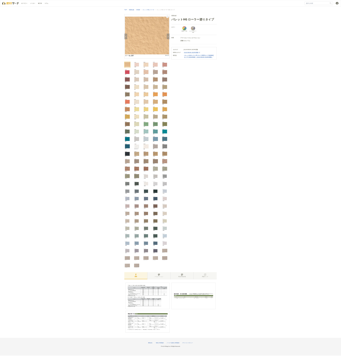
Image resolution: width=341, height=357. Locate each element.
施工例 (40, 3)
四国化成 (131, 10)
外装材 (138, 10)
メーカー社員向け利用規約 (173, 343)
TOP (125, 10)
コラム (46, 3)
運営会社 (150, 343)
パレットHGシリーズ (148, 10)
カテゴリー (24, 3)
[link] (125, 10)
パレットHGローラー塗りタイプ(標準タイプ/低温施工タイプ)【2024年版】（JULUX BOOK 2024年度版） (199, 56)
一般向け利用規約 (159, 343)
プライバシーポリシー (187, 343)
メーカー (32, 3)
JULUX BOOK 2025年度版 (191, 52)
